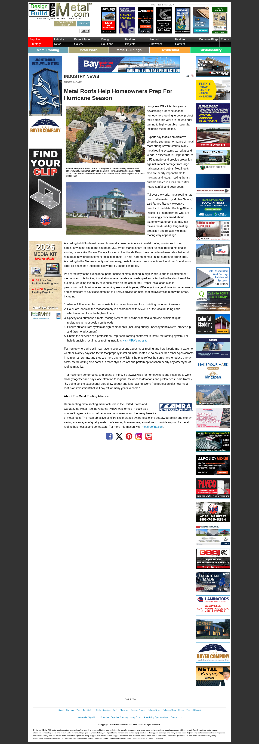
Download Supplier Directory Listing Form (120, 717)
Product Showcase (156, 41)
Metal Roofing (48, 50)
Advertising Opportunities (156, 717)
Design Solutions (107, 41)
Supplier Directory (35, 41)
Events (225, 39)
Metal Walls (88, 50)
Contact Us (176, 717)
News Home (73, 82)
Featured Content (180, 41)
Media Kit (84, 23)
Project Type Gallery (82, 41)
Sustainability (211, 50)
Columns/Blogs (208, 39)
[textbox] (54, 31)
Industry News (59, 41)
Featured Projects (130, 41)
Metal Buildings (129, 50)
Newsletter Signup (65, 23)
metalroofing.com (152, 426)
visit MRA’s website (135, 340)
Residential (170, 50)
